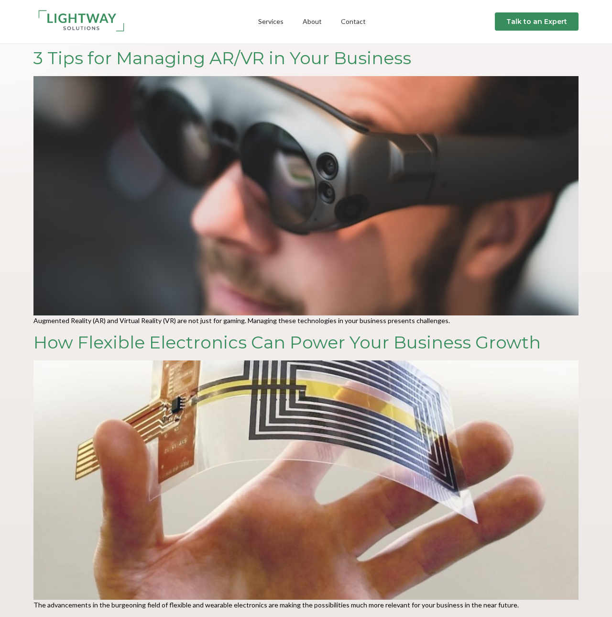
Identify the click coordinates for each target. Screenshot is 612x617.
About (312, 21)
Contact (353, 21)
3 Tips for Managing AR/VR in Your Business (222, 57)
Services (271, 21)
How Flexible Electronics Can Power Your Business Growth (287, 342)
